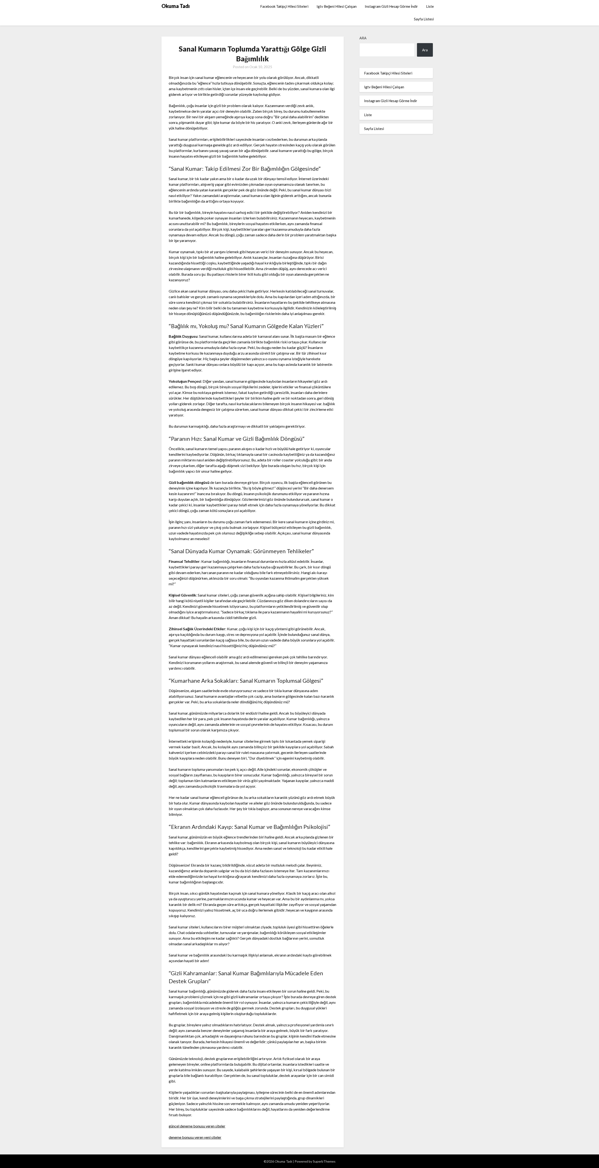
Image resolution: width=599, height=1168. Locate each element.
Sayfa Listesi (424, 19)
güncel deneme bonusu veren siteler (197, 1126)
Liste (430, 6)
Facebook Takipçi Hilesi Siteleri (284, 6)
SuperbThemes (324, 1161)
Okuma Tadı (175, 6)
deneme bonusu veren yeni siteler (195, 1137)
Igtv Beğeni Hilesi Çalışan (337, 6)
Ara (362, 38)
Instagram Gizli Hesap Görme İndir (391, 6)
